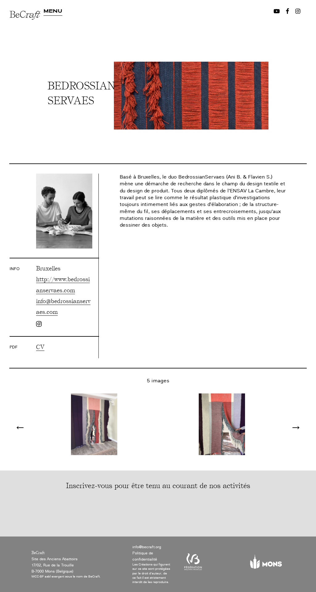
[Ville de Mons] (266, 564)
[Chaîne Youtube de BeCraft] (277, 11)
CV (40, 347)
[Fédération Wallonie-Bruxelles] (192, 564)
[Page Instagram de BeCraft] (297, 11)
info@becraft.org (146, 547)
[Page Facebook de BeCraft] (287, 11)
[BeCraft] (27, 33)
